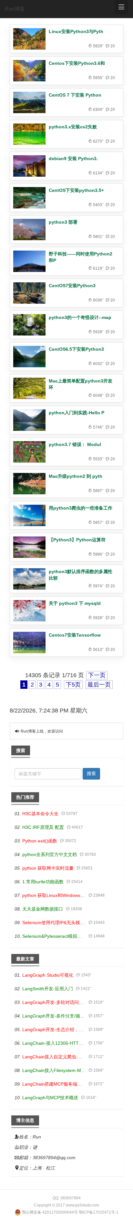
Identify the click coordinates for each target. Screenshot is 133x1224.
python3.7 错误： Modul (75, 444)
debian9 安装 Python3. (73, 158)
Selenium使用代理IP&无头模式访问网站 (54, 922)
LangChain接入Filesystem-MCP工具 (54, 1070)
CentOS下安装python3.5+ (76, 190)
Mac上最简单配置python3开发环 (80, 384)
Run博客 (15, 9)
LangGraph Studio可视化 (47, 975)
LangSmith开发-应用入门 (47, 988)
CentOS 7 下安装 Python (75, 95)
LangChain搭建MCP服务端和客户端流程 (54, 1084)
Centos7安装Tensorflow (75, 635)
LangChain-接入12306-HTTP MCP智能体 (54, 1043)
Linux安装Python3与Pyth (76, 31)
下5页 (73, 684)
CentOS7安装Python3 (72, 285)
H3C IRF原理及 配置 (43, 827)
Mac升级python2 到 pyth (75, 476)
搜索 (91, 773)
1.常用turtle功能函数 (43, 881)
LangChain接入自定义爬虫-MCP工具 (54, 1056)
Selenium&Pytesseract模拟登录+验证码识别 (54, 936)
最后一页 (99, 684)
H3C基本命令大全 (40, 813)
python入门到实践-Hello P (76, 412)
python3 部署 (63, 222)
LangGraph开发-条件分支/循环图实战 (54, 1015)
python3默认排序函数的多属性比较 (80, 575)
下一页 (97, 675)
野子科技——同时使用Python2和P (80, 257)
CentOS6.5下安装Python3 (76, 349)
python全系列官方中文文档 (49, 854)
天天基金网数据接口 (42, 909)
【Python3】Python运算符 (77, 539)
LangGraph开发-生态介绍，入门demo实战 (54, 1029)
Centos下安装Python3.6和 (77, 63)
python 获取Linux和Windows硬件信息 (54, 895)
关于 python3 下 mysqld (75, 603)
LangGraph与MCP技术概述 (50, 1097)
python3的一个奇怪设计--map (80, 317)
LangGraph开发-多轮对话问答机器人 (54, 1002)
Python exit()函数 (39, 840)
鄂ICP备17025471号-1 (98, 1212)
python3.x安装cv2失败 (73, 126)
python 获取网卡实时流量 (48, 868)
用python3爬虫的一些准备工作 (80, 508)
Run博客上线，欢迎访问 (42, 731)
